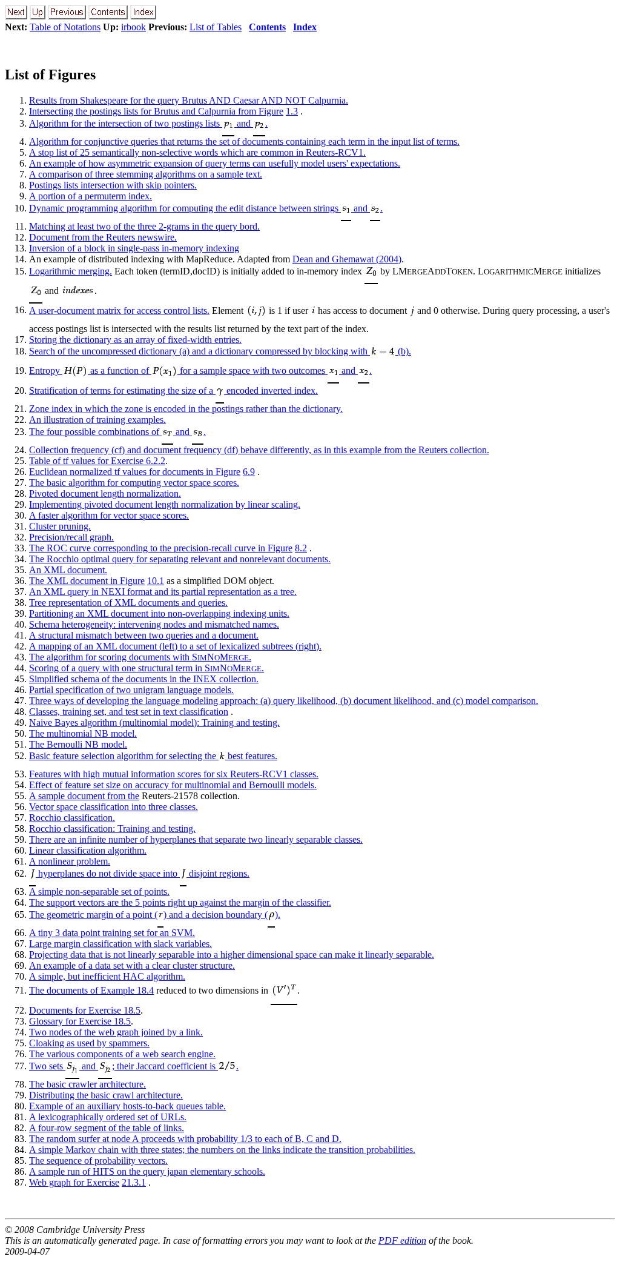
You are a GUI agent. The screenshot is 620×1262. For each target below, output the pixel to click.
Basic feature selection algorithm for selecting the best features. (153, 756)
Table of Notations (65, 27)
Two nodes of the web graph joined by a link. (116, 1032)
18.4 (145, 990)
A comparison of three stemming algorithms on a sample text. (145, 174)
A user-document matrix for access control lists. (119, 310)
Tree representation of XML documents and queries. (128, 602)
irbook (133, 27)
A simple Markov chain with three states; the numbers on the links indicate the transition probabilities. (222, 1149)
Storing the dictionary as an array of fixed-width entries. (135, 339)
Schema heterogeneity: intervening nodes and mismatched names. (154, 624)
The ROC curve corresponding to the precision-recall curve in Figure (160, 548)
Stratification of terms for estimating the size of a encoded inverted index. (173, 390)
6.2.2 (155, 461)
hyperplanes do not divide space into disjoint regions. (142, 873)
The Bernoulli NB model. (78, 744)
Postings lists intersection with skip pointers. (113, 185)
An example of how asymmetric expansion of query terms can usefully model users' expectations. (214, 163)
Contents (267, 27)
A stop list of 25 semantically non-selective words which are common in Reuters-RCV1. (197, 152)
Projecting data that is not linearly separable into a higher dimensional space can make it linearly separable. (231, 954)
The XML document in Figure (87, 581)
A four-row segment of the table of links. (106, 1128)
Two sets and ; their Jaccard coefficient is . (134, 1066)
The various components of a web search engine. (122, 1054)
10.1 (155, 581)
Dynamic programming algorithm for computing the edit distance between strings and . (206, 208)
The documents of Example (83, 990)
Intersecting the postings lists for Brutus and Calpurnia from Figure (156, 111)
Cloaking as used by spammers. (89, 1043)
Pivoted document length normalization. (105, 493)
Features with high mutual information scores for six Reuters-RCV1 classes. (173, 774)
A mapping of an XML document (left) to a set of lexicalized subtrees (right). (175, 646)
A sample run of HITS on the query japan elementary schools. (147, 1171)
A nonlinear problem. (69, 861)
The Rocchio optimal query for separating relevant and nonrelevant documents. (180, 559)
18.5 (132, 1010)
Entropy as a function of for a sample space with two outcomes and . (200, 370)
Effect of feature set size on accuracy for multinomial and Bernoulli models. (173, 785)
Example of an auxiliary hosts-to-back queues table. (127, 1106)
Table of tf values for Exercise (87, 461)
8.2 (301, 548)
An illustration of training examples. (97, 419)
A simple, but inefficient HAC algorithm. (107, 976)
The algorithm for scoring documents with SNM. (140, 657)
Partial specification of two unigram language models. (131, 690)
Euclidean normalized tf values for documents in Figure (134, 472)
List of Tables (216, 27)
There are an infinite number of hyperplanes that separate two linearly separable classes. (196, 839)
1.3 (292, 111)
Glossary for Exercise (71, 1021)
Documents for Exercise (76, 1010)
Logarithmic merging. (70, 271)
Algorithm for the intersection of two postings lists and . (148, 123)
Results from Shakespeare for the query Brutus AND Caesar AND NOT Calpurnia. (188, 100)
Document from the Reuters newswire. (103, 237)
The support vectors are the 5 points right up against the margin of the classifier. (180, 902)
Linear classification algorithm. (88, 850)
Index (305, 27)
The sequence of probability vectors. (98, 1160)
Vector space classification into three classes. (113, 807)
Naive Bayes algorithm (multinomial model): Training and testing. (154, 722)
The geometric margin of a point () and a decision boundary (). (154, 914)
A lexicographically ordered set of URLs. (107, 1117)
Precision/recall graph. (71, 537)
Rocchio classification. (72, 817)
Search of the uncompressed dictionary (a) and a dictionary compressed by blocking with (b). (220, 351)
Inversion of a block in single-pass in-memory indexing (134, 248)
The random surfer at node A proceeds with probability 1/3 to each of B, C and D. (185, 1139)
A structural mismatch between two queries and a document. (144, 635)
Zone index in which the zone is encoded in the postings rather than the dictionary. (186, 409)
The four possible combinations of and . (117, 432)
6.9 (249, 472)
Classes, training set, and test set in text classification (128, 711)
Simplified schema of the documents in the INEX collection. (144, 679)
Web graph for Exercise (74, 1182)
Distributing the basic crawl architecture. (106, 1095)
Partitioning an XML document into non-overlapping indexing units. (159, 613)
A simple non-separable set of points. (99, 891)
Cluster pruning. (60, 526)
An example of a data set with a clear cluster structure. (132, 965)
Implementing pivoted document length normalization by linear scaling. (164, 504)
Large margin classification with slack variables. (120, 943)
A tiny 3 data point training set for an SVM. (112, 933)
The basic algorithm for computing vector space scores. (134, 482)
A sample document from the (84, 796)
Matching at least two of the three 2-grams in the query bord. (144, 226)
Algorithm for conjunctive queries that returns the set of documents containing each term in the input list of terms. (244, 141)
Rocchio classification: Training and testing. (112, 828)
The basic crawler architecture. (87, 1084)
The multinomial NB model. (83, 733)
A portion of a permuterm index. (90, 196)
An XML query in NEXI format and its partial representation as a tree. (163, 591)
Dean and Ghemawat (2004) (346, 259)
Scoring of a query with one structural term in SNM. (146, 668)
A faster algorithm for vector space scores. (109, 515)
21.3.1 (134, 1182)
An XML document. (68, 570)
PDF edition (402, 1240)
